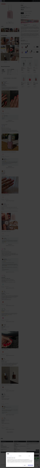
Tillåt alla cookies (30, 465)
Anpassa (25, 465)
